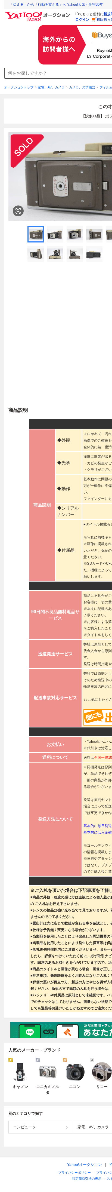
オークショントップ (18, 87)
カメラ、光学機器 (82, 87)
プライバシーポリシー (74, 1173)
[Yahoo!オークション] (38, 13)
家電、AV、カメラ (51, 87)
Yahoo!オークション (84, 1164)
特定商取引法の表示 (86, 1179)
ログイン (82, 19)
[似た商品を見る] (18, 210)
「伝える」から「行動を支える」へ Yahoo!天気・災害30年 (56, 4)
